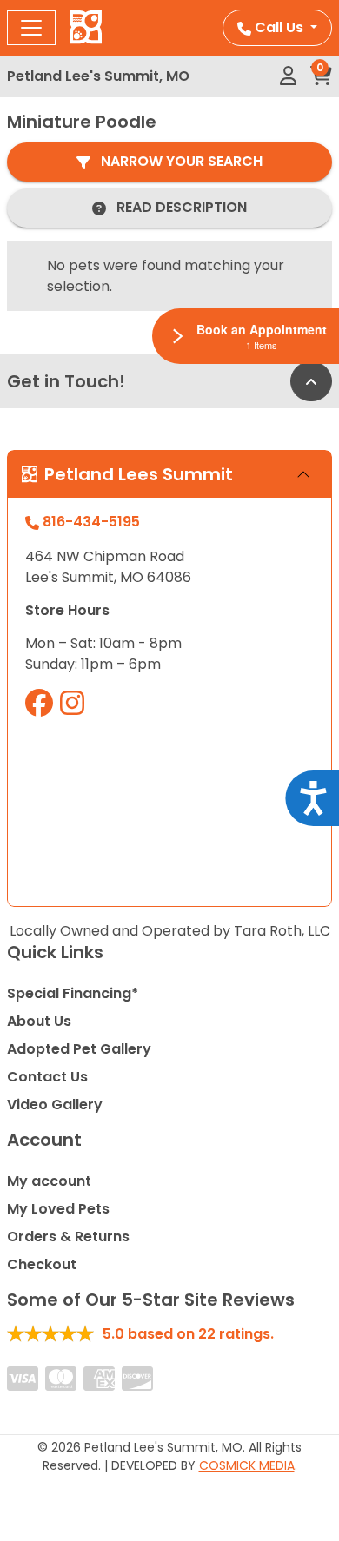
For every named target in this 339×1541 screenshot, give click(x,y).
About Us (39, 1021)
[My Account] (288, 76)
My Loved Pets (58, 1209)
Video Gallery (55, 1104)
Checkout (41, 1264)
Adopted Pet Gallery (79, 1049)
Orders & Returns (68, 1237)
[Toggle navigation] (31, 27)
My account (49, 1181)
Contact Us (47, 1077)
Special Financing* (72, 993)
